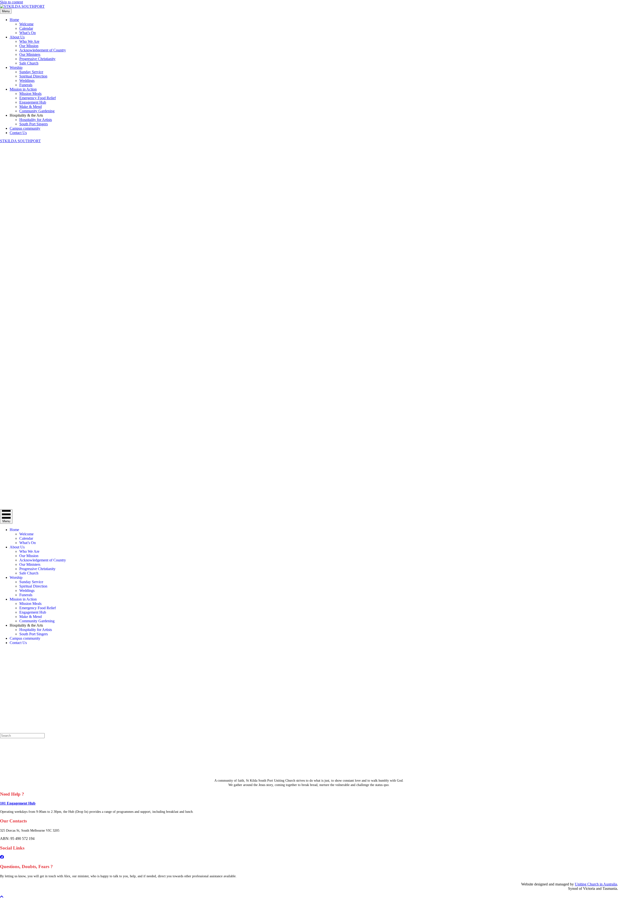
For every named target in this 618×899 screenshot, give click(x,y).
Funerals (25, 85)
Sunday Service (31, 72)
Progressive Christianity (37, 59)
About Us (17, 37)
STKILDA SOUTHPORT (20, 141)
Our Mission (28, 46)
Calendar (26, 28)
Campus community (25, 128)
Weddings (27, 80)
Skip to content (11, 2)
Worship (16, 67)
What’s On (27, 33)
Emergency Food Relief (37, 98)
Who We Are (29, 41)
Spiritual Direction (33, 76)
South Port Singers (33, 124)
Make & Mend (30, 107)
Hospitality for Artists (35, 120)
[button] (1, 897)
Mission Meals (30, 94)
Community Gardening (37, 111)
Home (14, 20)
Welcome (26, 24)
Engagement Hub (32, 102)
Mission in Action (23, 89)
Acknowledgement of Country (42, 50)
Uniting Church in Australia (596, 884)
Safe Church (28, 63)
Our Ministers (29, 54)
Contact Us (18, 133)
